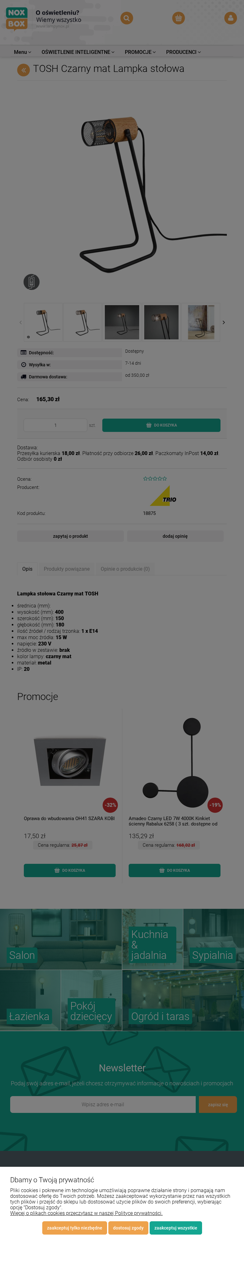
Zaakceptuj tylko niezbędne (74, 1227)
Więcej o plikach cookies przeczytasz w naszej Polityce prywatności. (86, 1213)
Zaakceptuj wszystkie (175, 1227)
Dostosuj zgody (128, 1227)
